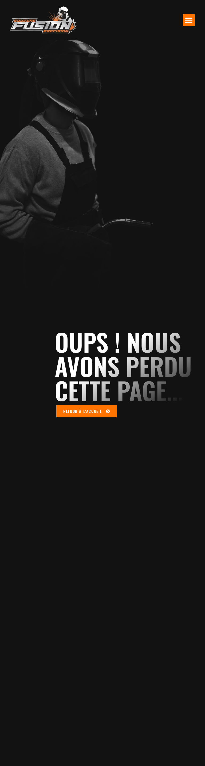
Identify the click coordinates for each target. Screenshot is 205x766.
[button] (189, 20)
